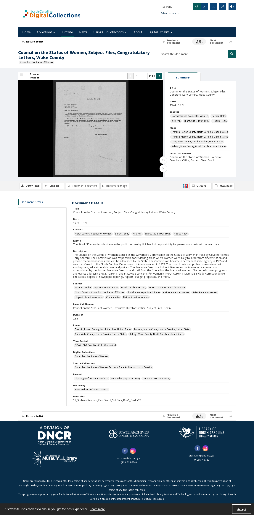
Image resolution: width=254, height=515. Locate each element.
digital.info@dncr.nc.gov (201, 455)
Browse (67, 32)
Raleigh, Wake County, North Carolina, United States (199, 146)
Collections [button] (44, 32)
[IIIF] (186, 186)
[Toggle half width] (163, 168)
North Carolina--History (133, 287)
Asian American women (205, 292)
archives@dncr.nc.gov (128, 458)
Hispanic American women (89, 297)
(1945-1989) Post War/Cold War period (95, 345)
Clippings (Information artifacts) (91, 378)
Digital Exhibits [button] (159, 32)
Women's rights (83, 287)
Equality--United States (106, 287)
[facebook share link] (125, 451)
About (138, 32)
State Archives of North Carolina (92, 389)
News (83, 32)
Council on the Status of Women (37, 62)
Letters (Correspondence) (156, 378)
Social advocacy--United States (144, 292)
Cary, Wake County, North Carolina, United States (197, 141)
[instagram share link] (133, 451)
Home (26, 32)
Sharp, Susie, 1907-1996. (197, 120)
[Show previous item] (130, 76)
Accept (241, 509)
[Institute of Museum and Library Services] (54, 458)
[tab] (182, 76)
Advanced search (170, 13)
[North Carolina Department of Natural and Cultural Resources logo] (54, 435)
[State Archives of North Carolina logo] (129, 433)
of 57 (152, 75)
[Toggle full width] (163, 160)
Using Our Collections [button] (108, 32)
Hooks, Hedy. (220, 120)
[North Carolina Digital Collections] (51, 13)
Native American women (136, 297)
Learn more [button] (97, 509)
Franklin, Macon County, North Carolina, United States (200, 136)
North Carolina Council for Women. (190, 116)
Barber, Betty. (219, 116)
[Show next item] (159, 76)
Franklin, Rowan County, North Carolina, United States (200, 131)
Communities (113, 297)
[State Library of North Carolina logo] (201, 432)
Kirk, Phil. (176, 120)
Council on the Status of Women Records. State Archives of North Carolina (113, 367)
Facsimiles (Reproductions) (125, 378)
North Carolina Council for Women (167, 287)
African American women (176, 292)
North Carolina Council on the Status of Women (100, 292)
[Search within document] (232, 54)
